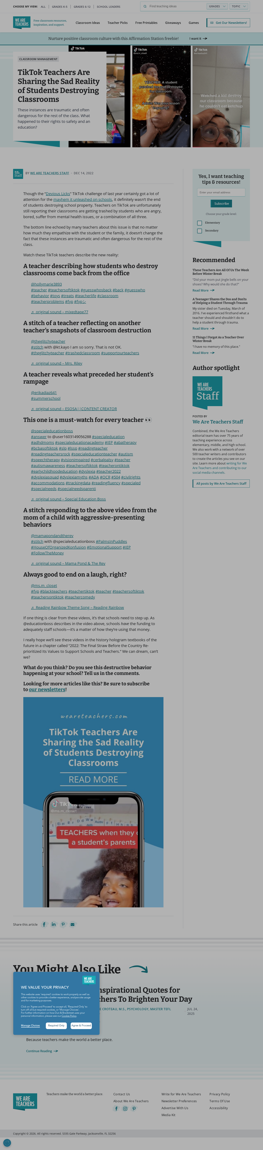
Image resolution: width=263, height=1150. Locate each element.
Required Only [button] (56, 1025)
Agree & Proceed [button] (81, 1025)
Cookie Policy (69, 1016)
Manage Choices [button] (30, 1025)
